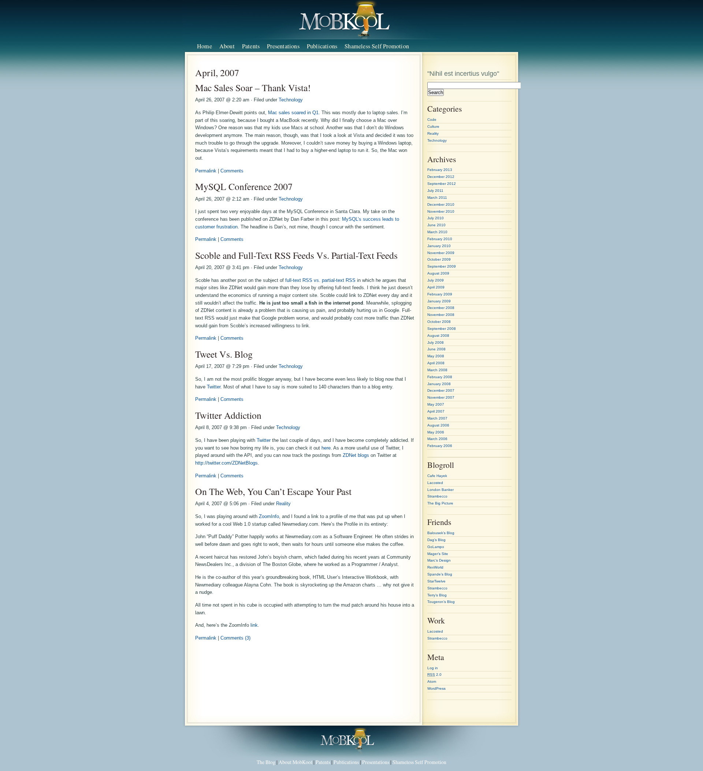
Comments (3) (235, 638)
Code (431, 120)
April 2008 (436, 363)
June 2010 (436, 225)
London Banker (440, 490)
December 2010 (440, 204)
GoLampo (435, 547)
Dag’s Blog (436, 540)
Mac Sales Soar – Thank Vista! (253, 87)
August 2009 (438, 273)
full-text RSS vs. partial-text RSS (320, 280)
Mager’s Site (437, 554)
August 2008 (438, 336)
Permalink (205, 171)
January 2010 (439, 246)
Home (204, 46)
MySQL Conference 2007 (244, 186)
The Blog (266, 762)
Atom (431, 681)
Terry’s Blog (437, 595)
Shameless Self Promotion (377, 46)
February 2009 (439, 294)
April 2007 (436, 411)
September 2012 (441, 184)
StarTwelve (436, 581)
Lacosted (435, 483)
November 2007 (440, 397)
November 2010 (440, 211)
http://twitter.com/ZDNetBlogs (226, 463)
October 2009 (439, 259)
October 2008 (439, 322)
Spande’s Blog (439, 574)
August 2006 (438, 425)
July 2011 (435, 191)
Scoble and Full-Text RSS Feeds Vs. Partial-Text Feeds (296, 255)
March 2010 (437, 232)
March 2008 (437, 370)
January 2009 (439, 301)
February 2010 (439, 239)
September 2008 (441, 329)
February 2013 (439, 170)
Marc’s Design (439, 560)
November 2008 (440, 315)
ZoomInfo (269, 516)
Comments (231, 171)
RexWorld (435, 567)
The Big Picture (440, 503)
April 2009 (436, 287)
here (326, 448)
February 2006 (439, 446)
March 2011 (437, 197)
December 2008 (440, 308)
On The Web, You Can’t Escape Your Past (273, 491)
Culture (433, 126)
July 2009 (435, 280)
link (254, 625)
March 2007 (437, 418)
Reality (283, 503)
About (227, 46)
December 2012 (440, 177)
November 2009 (440, 253)
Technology (291, 100)
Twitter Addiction (228, 415)
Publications (322, 46)
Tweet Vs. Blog (224, 354)
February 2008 (439, 377)
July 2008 (435, 342)
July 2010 (435, 218)
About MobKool (295, 762)
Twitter (213, 387)
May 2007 (435, 404)
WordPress (436, 688)
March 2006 (437, 439)
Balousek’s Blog (440, 533)
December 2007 (440, 390)
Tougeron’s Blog (441, 602)
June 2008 (436, 349)
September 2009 (441, 266)
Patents (251, 46)
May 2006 (435, 432)
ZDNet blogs (356, 455)
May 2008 (435, 356)
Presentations (283, 46)
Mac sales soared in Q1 (293, 112)
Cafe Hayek (437, 476)
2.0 (434, 675)
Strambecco (437, 496)
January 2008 (439, 384)
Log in (432, 668)
